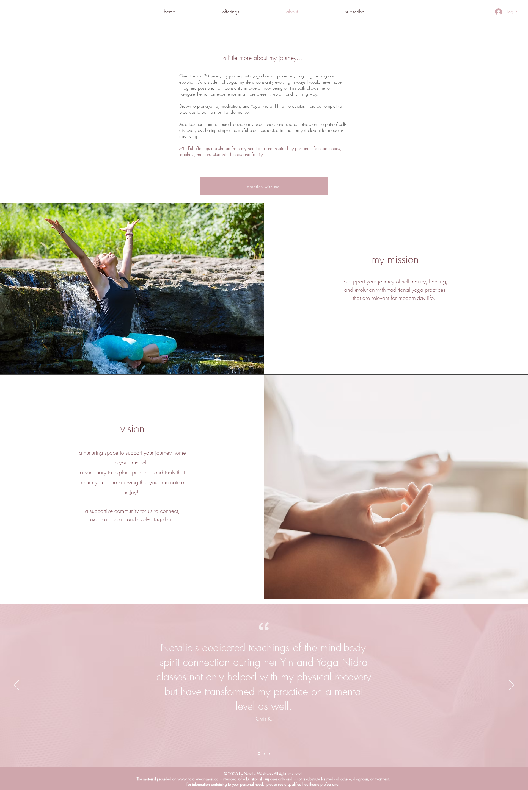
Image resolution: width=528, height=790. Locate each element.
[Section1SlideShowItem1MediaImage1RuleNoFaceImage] (259, 753)
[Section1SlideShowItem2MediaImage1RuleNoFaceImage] (264, 753)
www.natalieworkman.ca (198, 778)
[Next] (511, 685)
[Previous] (16, 685)
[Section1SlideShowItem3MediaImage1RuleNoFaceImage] (269, 753)
